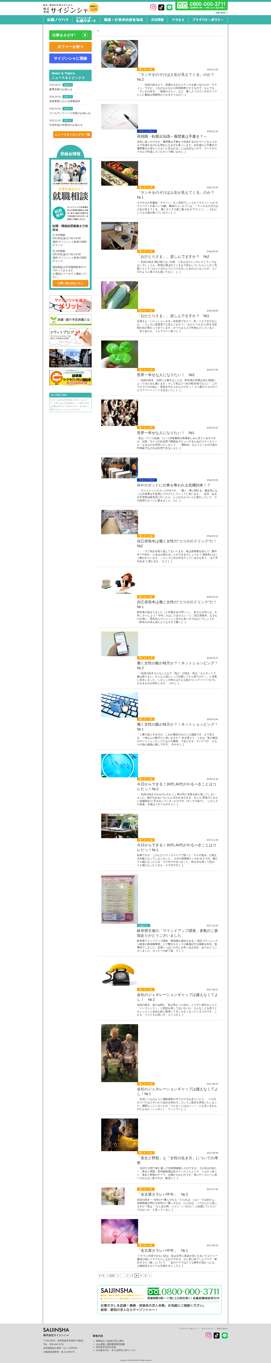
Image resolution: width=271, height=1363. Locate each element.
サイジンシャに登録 (70, 58)
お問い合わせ (221, 13)
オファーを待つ (70, 47)
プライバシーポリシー (188, 1329)
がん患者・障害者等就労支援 (110, 1344)
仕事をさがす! (64, 35)
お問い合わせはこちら (70, 283)
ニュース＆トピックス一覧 (72, 134)
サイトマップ (207, 1329)
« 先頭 (110, 1275)
